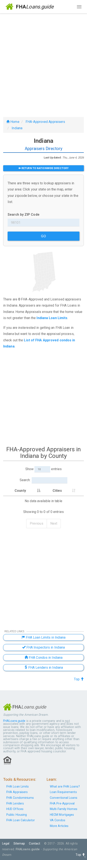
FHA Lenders (15, 803)
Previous (36, 523)
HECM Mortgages (62, 815)
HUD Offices (14, 809)
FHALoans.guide (14, 721)
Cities (57, 491)
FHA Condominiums (20, 798)
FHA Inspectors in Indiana (45, 647)
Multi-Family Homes (63, 809)
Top (77, 679)
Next (53, 523)
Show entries (43, 469)
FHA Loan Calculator (20, 820)
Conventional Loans (63, 798)
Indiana (17, 128)
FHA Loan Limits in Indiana (45, 637)
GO (43, 236)
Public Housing (16, 815)
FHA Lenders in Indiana (45, 667)
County (20, 491)
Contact (34, 843)
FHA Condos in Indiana (45, 658)
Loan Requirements (63, 792)
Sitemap (19, 843)
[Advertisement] (43, 63)
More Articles (59, 826)
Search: (25, 480)
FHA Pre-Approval (62, 803)
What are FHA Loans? (65, 786)
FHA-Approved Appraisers (45, 122)
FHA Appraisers (17, 792)
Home (14, 122)
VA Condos (57, 820)
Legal (6, 843)
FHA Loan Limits (17, 786)
